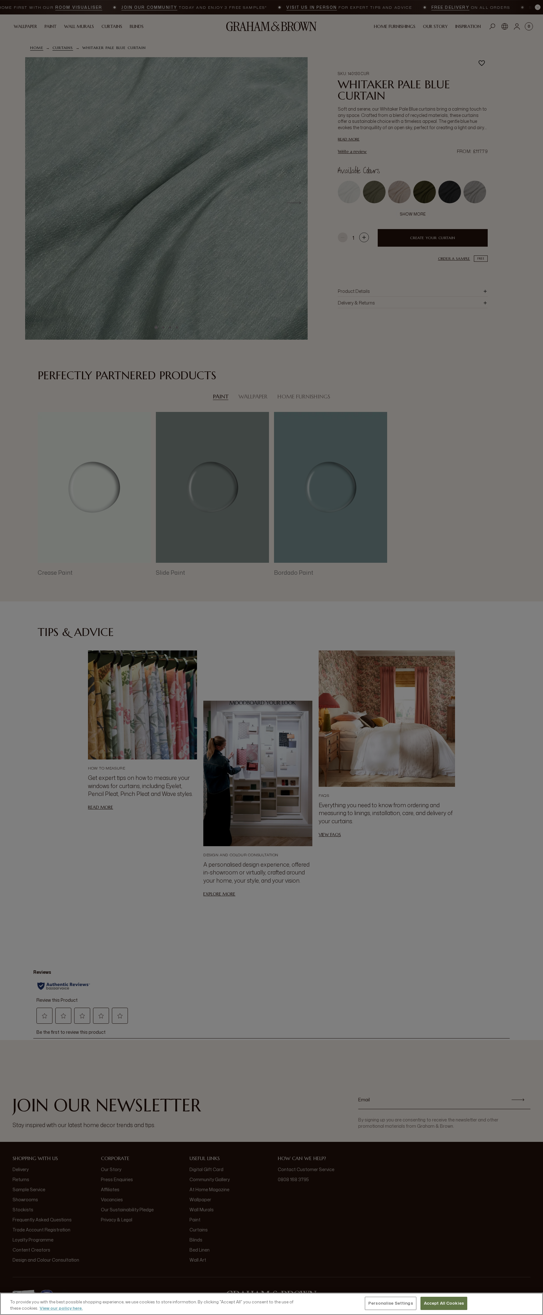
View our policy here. (61, 1308)
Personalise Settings (390, 1303)
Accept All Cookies (444, 1303)
